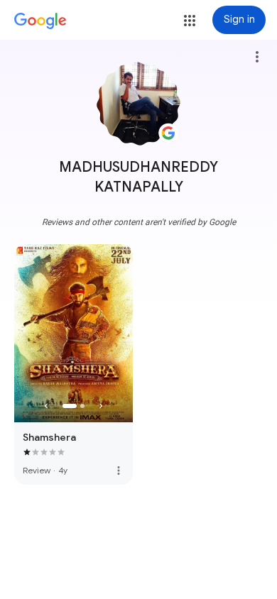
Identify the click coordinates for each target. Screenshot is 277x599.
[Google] (40, 21)
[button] (189, 20)
